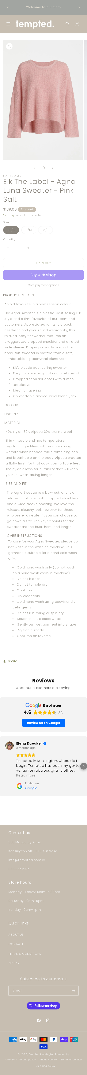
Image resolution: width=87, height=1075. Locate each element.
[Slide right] (52, 168)
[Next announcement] (79, 7)
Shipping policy (45, 1066)
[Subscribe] (73, 991)
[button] (8, 24)
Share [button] (12, 661)
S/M (31, 231)
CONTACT (15, 944)
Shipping (8, 215)
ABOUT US (16, 935)
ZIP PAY (13, 963)
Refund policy (27, 1059)
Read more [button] (25, 775)
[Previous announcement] (7, 7)
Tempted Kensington (41, 1054)
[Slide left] (34, 168)
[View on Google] (9, 745)
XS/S (13, 231)
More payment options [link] (43, 285)
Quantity (9, 239)
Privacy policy (48, 1059)
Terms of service (71, 1059)
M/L (48, 231)
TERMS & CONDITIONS (24, 954)
